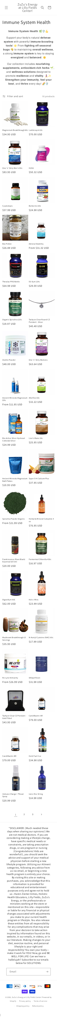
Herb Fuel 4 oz (35, 756)
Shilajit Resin (34, 678)
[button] (6, 7)
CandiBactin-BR (9, 756)
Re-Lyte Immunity (10, 678)
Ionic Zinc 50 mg (36, 794)
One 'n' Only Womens (38, 360)
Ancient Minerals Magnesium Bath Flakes (15, 479)
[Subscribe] (47, 971)
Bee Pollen (7, 244)
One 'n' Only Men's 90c (12, 168)
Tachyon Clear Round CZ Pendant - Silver (39, 320)
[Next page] (41, 814)
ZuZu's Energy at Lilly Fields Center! (27, 997)
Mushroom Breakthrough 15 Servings (14, 638)
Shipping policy (22, 1006)
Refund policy (38, 1006)
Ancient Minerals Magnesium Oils (15, 399)
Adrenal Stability (36, 244)
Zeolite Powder (9, 360)
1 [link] (15, 814)
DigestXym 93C (8, 599)
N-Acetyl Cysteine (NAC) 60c (41, 637)
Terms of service (40, 1001)
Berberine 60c (35, 206)
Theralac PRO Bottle (11, 281)
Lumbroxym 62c (36, 130)
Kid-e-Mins (33, 599)
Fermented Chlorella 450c (40, 559)
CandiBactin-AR (36, 715)
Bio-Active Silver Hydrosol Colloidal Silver (13, 439)
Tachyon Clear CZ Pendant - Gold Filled (14, 716)
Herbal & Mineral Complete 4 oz (41, 520)
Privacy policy (25, 1001)
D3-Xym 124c (34, 281)
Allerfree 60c (34, 398)
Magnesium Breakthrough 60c (15, 130)
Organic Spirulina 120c (12, 319)
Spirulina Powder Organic (13, 519)
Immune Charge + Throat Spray (13, 795)
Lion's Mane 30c (36, 438)
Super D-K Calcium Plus (39, 478)
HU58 (31, 168)
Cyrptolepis (7, 206)
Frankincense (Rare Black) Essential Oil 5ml (13, 560)
